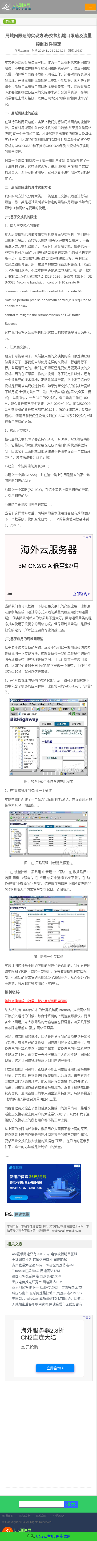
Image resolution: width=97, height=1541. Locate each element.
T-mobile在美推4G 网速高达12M (36, 1271)
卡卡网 (21, 8)
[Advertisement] (48, 1435)
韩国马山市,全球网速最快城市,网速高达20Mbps (47, 1293)
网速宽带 (22, 1214)
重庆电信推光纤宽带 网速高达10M (37, 1282)
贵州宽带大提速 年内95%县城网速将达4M (43, 1265)
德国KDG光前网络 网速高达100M (36, 1276)
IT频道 (9, 21)
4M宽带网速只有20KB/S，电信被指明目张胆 (44, 1254)
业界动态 (59, 1516)
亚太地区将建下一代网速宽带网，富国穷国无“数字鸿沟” (52, 1287)
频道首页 (8, 1516)
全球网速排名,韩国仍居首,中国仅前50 (39, 1260)
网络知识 (42, 1516)
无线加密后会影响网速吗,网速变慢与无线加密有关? (49, 1304)
